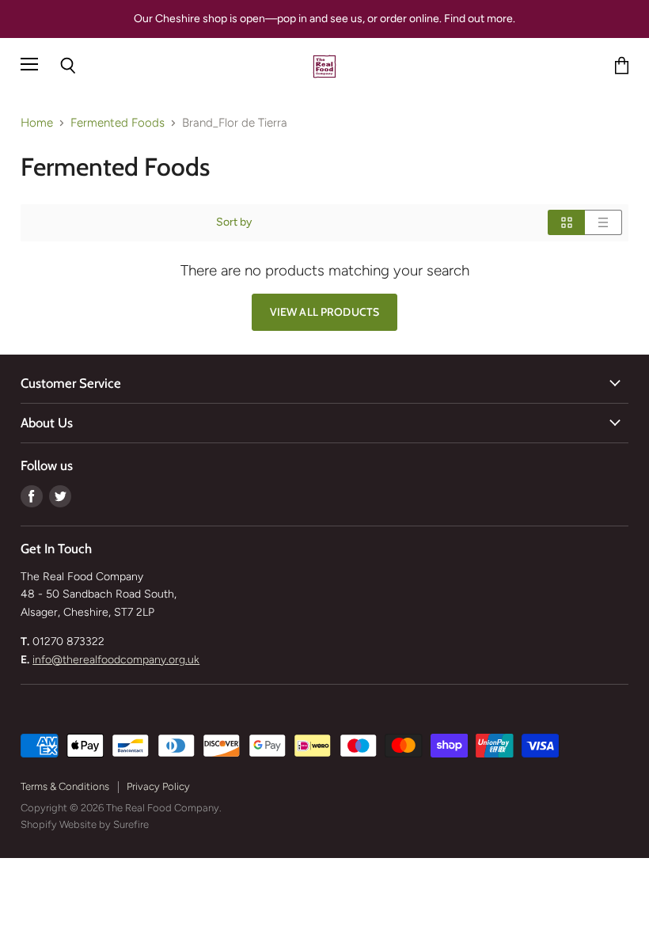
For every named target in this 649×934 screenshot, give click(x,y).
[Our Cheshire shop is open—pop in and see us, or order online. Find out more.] (324, 19)
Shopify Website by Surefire (85, 824)
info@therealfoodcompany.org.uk (115, 659)
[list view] (603, 222)
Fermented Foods (117, 123)
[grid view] (566, 222)
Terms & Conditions (65, 786)
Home (37, 123)
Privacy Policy (158, 786)
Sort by (234, 222)
